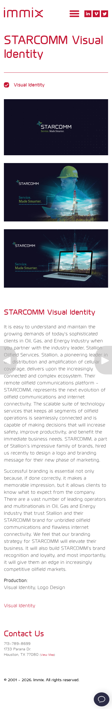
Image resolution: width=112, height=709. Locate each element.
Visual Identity (19, 606)
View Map (47, 654)
